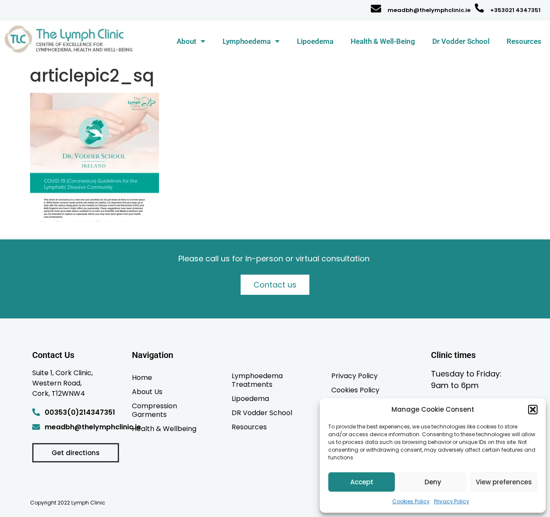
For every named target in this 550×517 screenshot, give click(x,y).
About (186, 41)
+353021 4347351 (515, 10)
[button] (533, 409)
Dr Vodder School (460, 41)
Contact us (275, 284)
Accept (361, 481)
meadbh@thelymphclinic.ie (429, 10)
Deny (433, 481)
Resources (524, 41)
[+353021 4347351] (479, 7)
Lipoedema (315, 41)
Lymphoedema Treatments (257, 380)
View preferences (504, 481)
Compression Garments (154, 410)
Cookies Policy (411, 501)
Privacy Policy (451, 501)
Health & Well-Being (383, 41)
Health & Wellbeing (164, 428)
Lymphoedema (247, 41)
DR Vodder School (262, 412)
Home (142, 377)
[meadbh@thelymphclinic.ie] (376, 8)
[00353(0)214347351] (36, 412)
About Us (147, 391)
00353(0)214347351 (80, 412)
